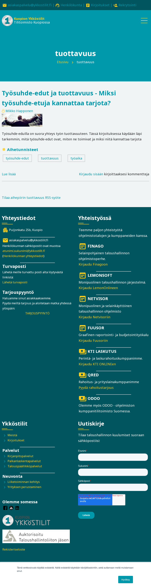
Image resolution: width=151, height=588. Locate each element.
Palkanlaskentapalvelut (24, 461)
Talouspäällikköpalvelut (25, 466)
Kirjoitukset (100, 5)
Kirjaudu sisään (91, 174)
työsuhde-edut (17, 158)
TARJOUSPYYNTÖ (37, 313)
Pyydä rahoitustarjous (96, 387)
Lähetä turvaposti (14, 282)
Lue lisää (9, 174)
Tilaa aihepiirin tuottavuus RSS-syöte (31, 197)
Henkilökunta (71, 5)
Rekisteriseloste (13, 549)
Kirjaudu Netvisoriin (94, 317)
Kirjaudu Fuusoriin (93, 340)
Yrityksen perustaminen (24, 487)
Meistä (12, 435)
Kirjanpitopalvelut (20, 456)
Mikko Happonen (19, 111)
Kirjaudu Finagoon (93, 264)
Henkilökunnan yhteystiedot (23, 256)
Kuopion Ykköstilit (29, 18)
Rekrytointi (127, 5)
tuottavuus (50, 158)
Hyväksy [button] (125, 579)
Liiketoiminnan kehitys (24, 482)
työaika (76, 158)
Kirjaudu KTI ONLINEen (97, 364)
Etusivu (63, 62)
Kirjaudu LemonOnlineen (98, 288)
